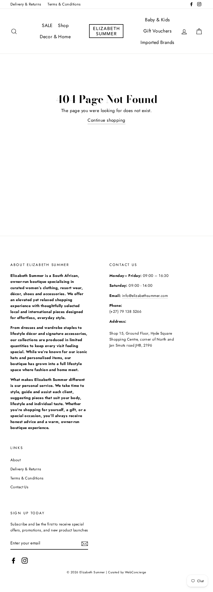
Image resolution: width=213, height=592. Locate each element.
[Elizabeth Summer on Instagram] (25, 560)
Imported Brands (157, 42)
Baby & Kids (157, 19)
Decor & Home (55, 36)
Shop (63, 25)
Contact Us (19, 487)
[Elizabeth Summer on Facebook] (13, 560)
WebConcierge (135, 572)
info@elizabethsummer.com (145, 295)
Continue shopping (106, 120)
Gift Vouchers (157, 31)
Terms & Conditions (64, 4)
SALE (47, 25)
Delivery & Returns (25, 4)
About (15, 460)
